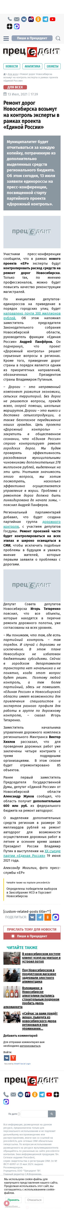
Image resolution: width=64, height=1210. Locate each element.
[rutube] (31, 19)
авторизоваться (30, 1045)
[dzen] (9, 26)
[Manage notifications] (6, 1203)
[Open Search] (58, 38)
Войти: (7, 1052)
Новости (12, 66)
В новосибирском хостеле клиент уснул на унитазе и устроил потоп (41, 957)
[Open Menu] (6, 38)
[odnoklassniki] (38, 19)
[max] (16, 26)
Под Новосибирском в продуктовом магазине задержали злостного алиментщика (39, 975)
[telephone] (9, 19)
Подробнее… (12, 1206)
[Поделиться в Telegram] (40, 917)
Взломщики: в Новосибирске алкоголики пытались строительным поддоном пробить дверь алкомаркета (31, 997)
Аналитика (32, 66)
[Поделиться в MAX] (55, 917)
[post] (16, 19)
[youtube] (52, 19)
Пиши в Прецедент (32, 38)
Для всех (13, 74)
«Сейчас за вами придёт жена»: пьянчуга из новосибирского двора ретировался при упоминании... (40, 1020)
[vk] (24, 19)
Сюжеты (52, 66)
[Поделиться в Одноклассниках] (47, 917)
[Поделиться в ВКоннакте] (32, 917)
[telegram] (45, 19)
